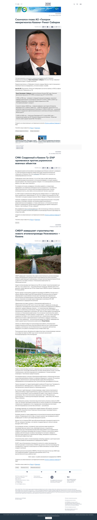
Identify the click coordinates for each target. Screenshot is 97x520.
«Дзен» (32, 128)
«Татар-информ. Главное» (52, 123)
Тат (21, 4)
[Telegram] (41, 472)
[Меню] (81, 4)
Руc (16, 4)
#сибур (17, 467)
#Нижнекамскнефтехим (35, 467)
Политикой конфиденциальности (53, 515)
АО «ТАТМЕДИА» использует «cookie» (71, 502)
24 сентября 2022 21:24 (55, 15)
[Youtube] (70, 472)
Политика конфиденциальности (70, 507)
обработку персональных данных (82, 514)
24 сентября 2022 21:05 (55, 153)
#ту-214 (17, 222)
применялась (41, 204)
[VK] (27, 472)
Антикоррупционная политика (70, 500)
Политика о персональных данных (71, 498)
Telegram (37, 128)
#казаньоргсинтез (24, 467)
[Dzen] (55, 472)
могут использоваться (31, 209)
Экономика (58, 13)
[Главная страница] (48, 4)
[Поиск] (74, 4)
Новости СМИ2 (19, 146)
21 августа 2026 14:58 (55, 226)
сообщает (36, 174)
